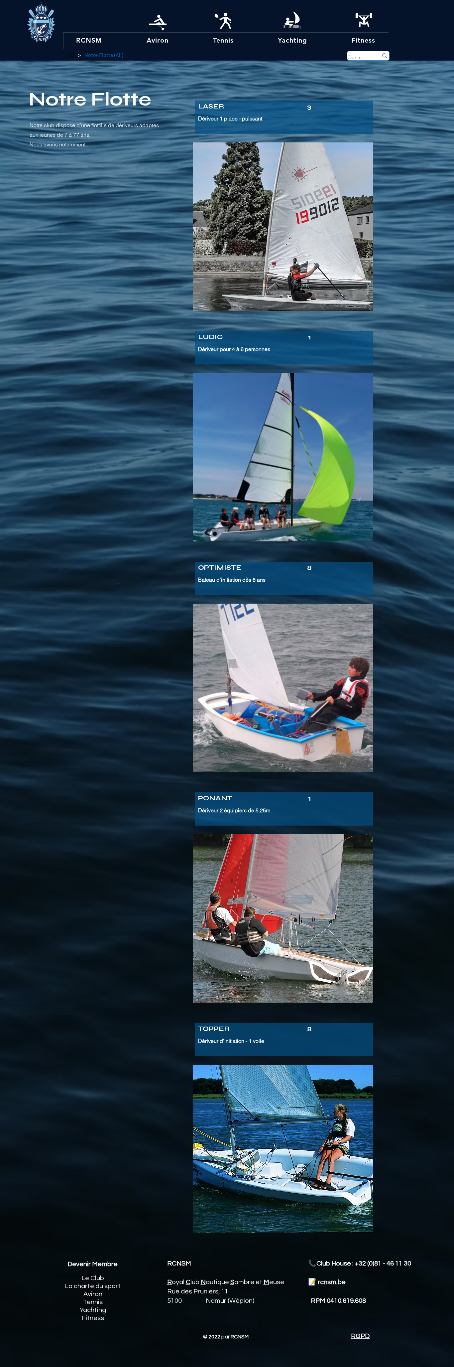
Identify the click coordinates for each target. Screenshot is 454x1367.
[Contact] (72, 55)
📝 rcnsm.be (326, 1282)
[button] (89, 40)
